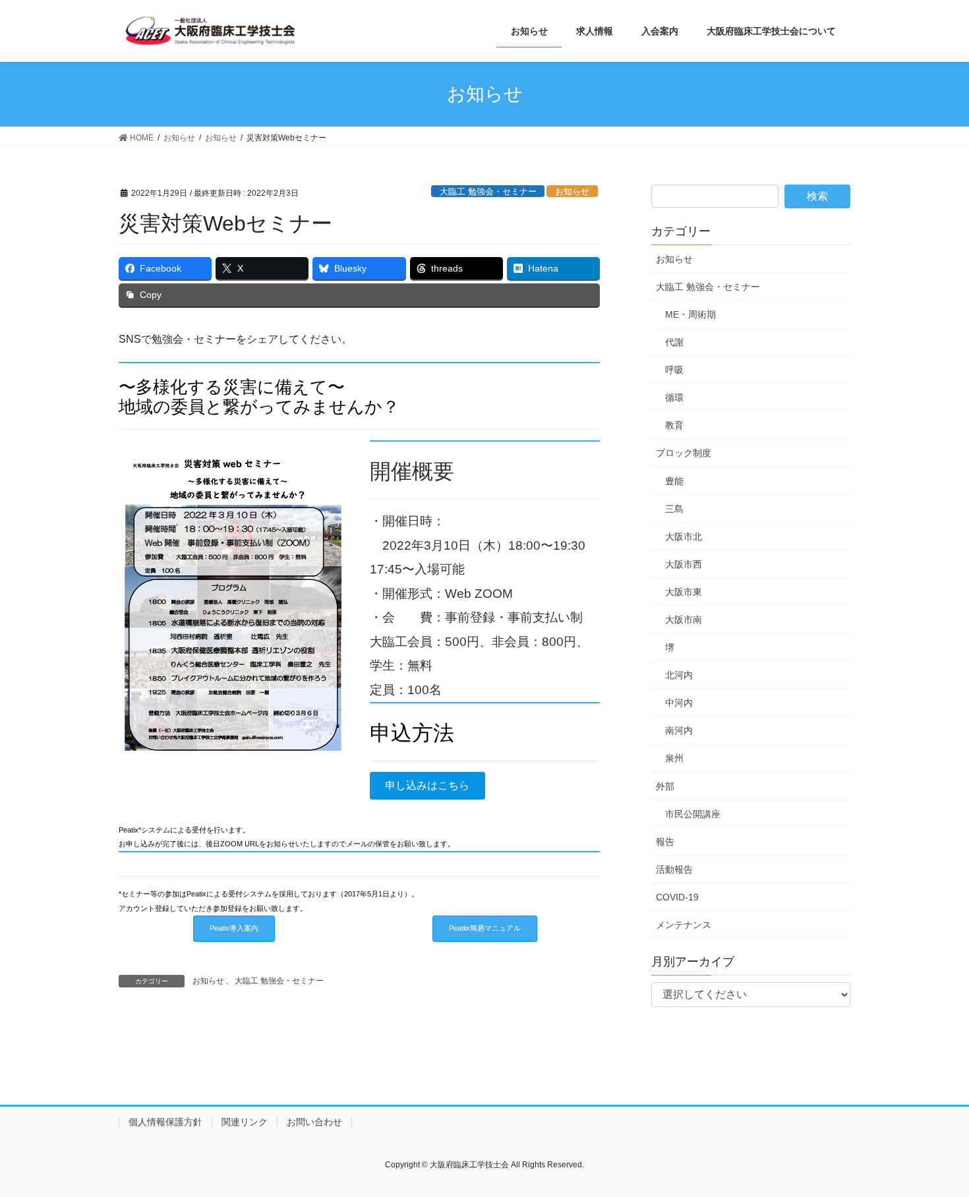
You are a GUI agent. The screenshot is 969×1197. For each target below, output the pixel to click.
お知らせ (572, 191)
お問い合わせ (314, 1122)
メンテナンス (683, 925)
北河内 (679, 675)
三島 (674, 509)
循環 (674, 397)
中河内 (679, 702)
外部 (665, 786)
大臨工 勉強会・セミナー (488, 191)
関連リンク (244, 1122)
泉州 (674, 758)
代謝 (674, 342)
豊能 (674, 481)
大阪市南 (683, 619)
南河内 (679, 730)
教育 (674, 425)
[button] (234, 929)
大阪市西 (683, 564)
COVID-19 (677, 897)
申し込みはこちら (427, 785)
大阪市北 (683, 536)
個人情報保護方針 (165, 1122)
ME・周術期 (690, 314)
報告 (665, 841)
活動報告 (674, 869)
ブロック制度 (683, 453)
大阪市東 (683, 592)
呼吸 (674, 370)
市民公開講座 (692, 814)
